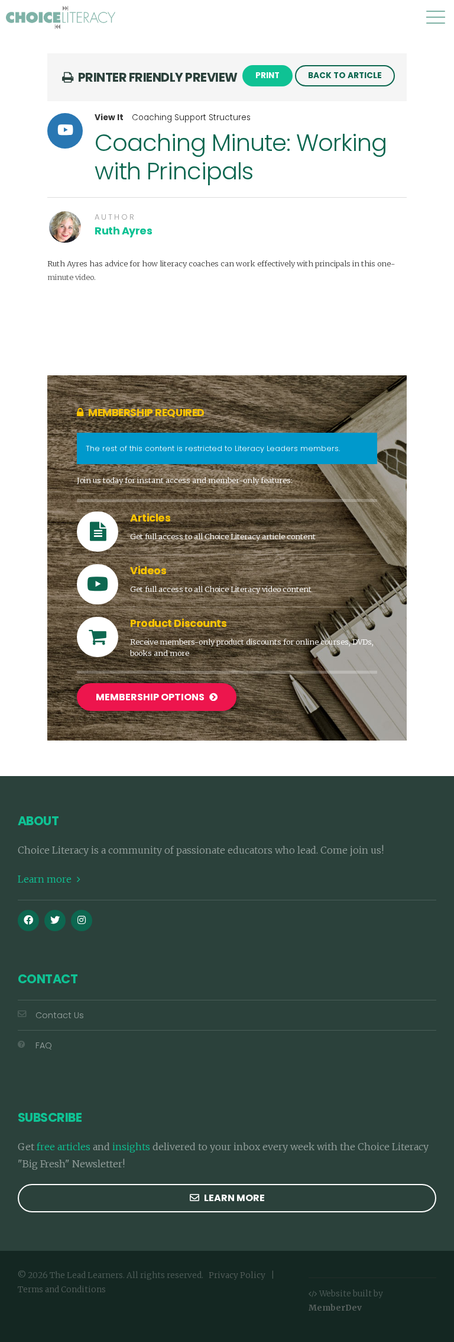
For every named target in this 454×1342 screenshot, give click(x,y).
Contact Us (59, 1015)
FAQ (43, 1045)
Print (267, 75)
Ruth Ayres (124, 231)
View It (109, 118)
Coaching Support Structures (191, 117)
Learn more (46, 879)
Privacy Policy (237, 1275)
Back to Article (345, 75)
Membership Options (151, 697)
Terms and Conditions (62, 1290)
